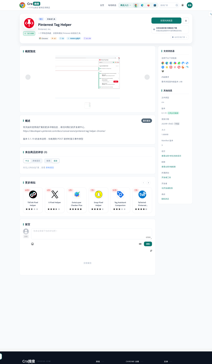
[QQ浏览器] (183, 63)
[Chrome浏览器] (163, 63)
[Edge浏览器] (167, 63)
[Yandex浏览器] (175, 67)
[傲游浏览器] (163, 67)
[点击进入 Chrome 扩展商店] (136, 5)
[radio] (27, 161)
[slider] (32, 209)
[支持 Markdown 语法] (140, 244)
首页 (102, 5)
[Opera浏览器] (179, 67)
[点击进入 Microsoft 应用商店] (155, 5)
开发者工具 (51, 19)
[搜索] (176, 5)
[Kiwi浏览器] (187, 67)
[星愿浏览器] (167, 67)
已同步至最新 (173, 113)
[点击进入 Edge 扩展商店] (142, 5)
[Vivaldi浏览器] (171, 67)
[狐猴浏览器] (163, 71)
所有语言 (50, 167)
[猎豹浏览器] (183, 67)
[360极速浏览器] (175, 63)
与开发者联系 (167, 188)
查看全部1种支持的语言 (171, 156)
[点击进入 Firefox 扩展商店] (148, 5)
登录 (190, 5)
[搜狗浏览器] (187, 63)
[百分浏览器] (171, 63)
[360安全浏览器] (179, 63)
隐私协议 (165, 198)
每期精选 (112, 5)
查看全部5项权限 (169, 166)
